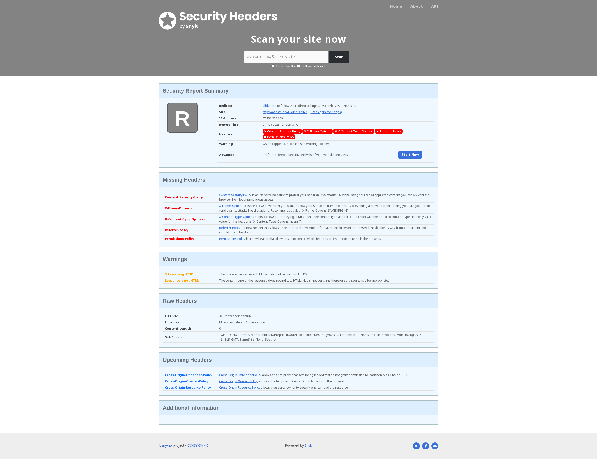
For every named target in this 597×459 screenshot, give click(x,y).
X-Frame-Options (231, 206)
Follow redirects (314, 66)
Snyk (308, 445)
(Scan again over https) (326, 112)
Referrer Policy (229, 228)
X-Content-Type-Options (236, 217)
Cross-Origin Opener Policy (238, 381)
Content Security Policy (235, 195)
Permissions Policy (232, 238)
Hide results (285, 66)
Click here (269, 106)
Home (396, 6)
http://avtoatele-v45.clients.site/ (285, 112)
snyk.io (167, 445)
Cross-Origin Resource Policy (239, 387)
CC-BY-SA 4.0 (197, 445)
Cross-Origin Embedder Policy (240, 375)
